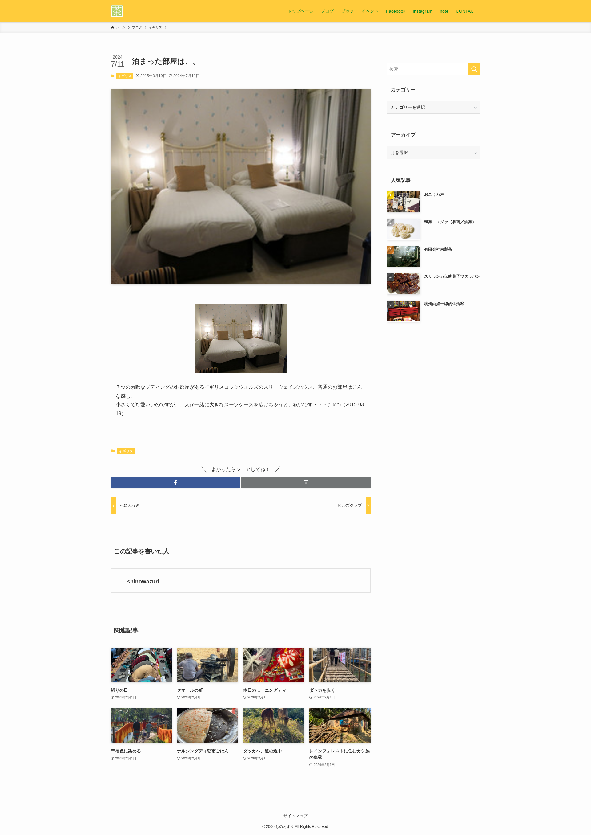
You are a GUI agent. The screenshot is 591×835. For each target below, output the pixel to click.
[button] (175, 482)
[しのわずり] (117, 11)
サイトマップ (295, 815)
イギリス (124, 76)
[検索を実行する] (474, 69)
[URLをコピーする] (306, 482)
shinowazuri (143, 582)
